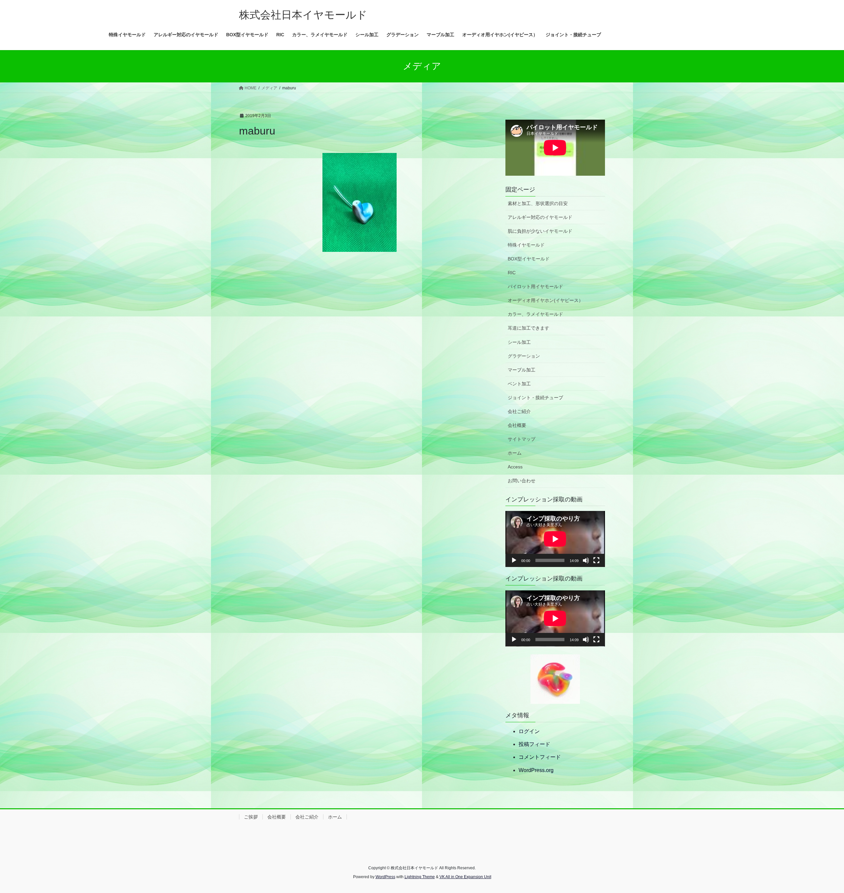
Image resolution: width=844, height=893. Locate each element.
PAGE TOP (819, 860)
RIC (512, 272)
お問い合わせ (521, 480)
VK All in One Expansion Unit (465, 877)
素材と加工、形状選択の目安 (538, 203)
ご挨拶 (251, 816)
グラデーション (524, 356)
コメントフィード (540, 757)
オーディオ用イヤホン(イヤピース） (545, 300)
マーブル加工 (521, 369)
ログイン (529, 731)
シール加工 (519, 342)
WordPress (385, 877)
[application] (555, 539)
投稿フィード (534, 744)
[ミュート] (586, 560)
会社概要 (517, 425)
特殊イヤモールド (526, 245)
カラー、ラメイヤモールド (535, 314)
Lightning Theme (420, 877)
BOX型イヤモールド (529, 258)
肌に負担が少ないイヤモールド (540, 231)
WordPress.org (536, 770)
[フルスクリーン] (596, 560)
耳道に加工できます (528, 328)
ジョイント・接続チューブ (535, 397)
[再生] (514, 560)
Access (515, 466)
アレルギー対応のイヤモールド (540, 217)
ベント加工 (519, 383)
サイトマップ (521, 439)
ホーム (515, 453)
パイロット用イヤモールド (535, 286)
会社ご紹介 (519, 411)
